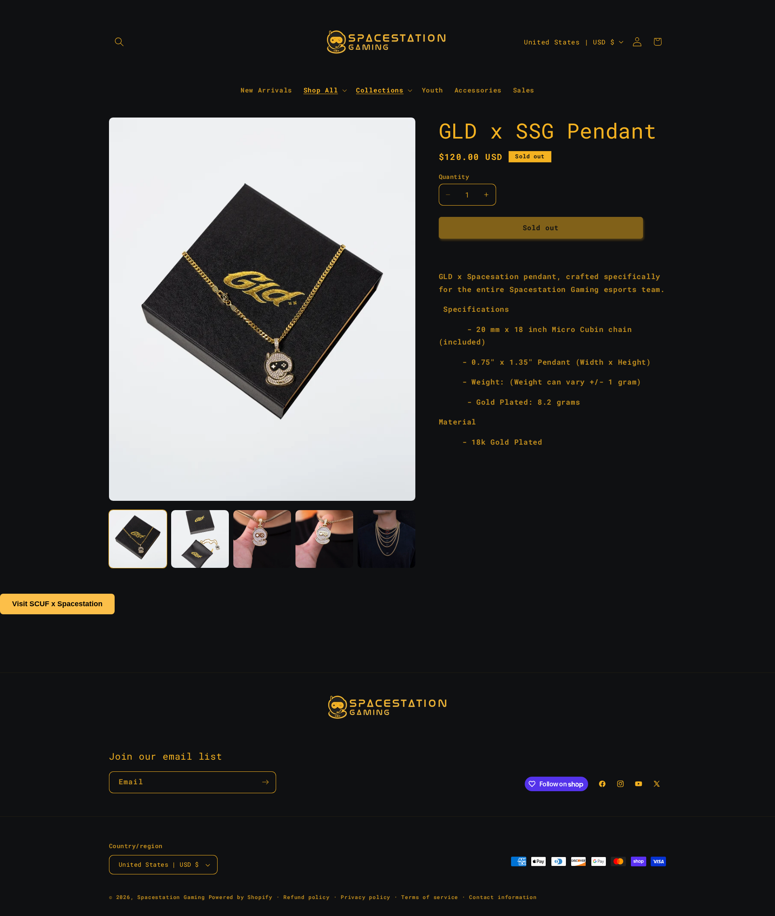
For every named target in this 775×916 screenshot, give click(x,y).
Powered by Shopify (241, 897)
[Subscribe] (265, 782)
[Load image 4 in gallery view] (324, 539)
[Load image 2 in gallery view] (200, 539)
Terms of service (429, 897)
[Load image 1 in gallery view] (138, 539)
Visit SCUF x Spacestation (57, 604)
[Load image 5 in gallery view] (386, 539)
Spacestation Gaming (171, 897)
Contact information (502, 897)
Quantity (454, 176)
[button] (119, 42)
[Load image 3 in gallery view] (262, 539)
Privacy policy (365, 897)
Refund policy (306, 897)
